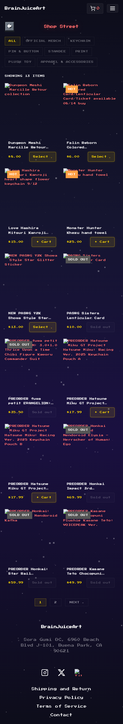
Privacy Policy (62, 697)
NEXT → (77, 602)
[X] (61, 672)
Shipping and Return (61, 689)
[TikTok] (78, 672)
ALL (12, 41)
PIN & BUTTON (24, 51)
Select (40, 156)
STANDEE (57, 51)
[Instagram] (44, 672)
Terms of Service (61, 706)
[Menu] (112, 8)
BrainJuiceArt (25, 8)
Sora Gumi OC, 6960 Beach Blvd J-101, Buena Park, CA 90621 (61, 645)
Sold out (100, 327)
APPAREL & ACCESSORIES (67, 62)
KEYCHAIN (80, 41)
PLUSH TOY (20, 62)
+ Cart (43, 242)
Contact (61, 715)
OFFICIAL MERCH (43, 41)
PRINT (82, 51)
